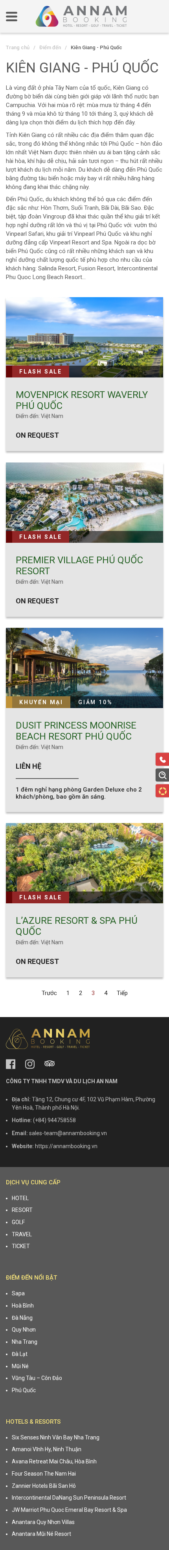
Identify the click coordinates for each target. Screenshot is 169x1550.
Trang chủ (17, 47)
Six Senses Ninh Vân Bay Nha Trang (55, 1437)
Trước (49, 993)
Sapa (18, 1293)
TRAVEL (22, 1234)
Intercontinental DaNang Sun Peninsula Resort (69, 1498)
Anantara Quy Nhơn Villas (43, 1522)
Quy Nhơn (24, 1329)
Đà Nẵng (22, 1318)
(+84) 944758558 (54, 1120)
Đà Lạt (20, 1354)
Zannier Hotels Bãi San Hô (44, 1486)
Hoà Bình (23, 1305)
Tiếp (122, 993)
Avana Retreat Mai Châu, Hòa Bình (54, 1461)
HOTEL (20, 1198)
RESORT (22, 1210)
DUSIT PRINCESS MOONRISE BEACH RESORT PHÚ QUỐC (76, 731)
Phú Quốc (24, 1390)
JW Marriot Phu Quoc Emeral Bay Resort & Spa (69, 1510)
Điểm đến (50, 47)
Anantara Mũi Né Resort (41, 1534)
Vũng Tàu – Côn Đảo (37, 1378)
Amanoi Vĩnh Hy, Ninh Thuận (46, 1449)
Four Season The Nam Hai (44, 1473)
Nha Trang (24, 1342)
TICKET (21, 1246)
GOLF (18, 1222)
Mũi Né (20, 1366)
